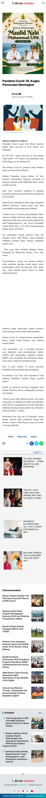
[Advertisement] (23, 301)
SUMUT (34, 437)
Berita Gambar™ (22, 785)
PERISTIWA (22, 437)
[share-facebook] (32, 443)
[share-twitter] (36, 443)
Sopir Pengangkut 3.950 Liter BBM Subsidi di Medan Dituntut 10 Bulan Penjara (17, 722)
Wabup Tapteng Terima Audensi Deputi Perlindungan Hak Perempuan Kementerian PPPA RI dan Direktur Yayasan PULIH (15, 739)
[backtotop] (23, 775)
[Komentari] (3, 443)
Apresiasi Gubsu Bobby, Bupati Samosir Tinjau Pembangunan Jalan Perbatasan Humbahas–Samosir (17, 756)
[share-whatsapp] (41, 443)
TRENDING (9, 713)
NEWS (11, 437)
